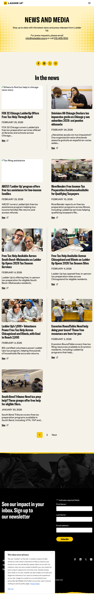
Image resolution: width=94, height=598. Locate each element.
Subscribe (64, 539)
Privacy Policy (35, 584)
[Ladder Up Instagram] (91, 559)
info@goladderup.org (36, 38)
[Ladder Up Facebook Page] (75, 559)
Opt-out (10, 589)
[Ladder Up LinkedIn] (80, 559)
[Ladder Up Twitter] (86, 559)
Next (54, 435)
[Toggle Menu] (89, 3)
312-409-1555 (61, 38)
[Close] (52, 553)
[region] (30, 572)
